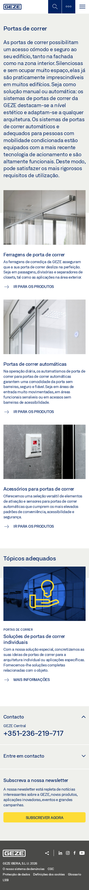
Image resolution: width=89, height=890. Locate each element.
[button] (47, 853)
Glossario (74, 874)
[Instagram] (67, 853)
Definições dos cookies (49, 874)
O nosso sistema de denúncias (23, 869)
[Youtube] (82, 853)
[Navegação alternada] (82, 6)
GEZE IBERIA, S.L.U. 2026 (20, 863)
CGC (51, 869)
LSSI (6, 880)
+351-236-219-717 (33, 733)
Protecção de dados (16, 874)
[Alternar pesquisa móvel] (55, 6)
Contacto (13, 716)
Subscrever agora (44, 817)
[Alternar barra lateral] (68, 6)
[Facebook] (74, 853)
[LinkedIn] (60, 853)
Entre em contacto (23, 756)
